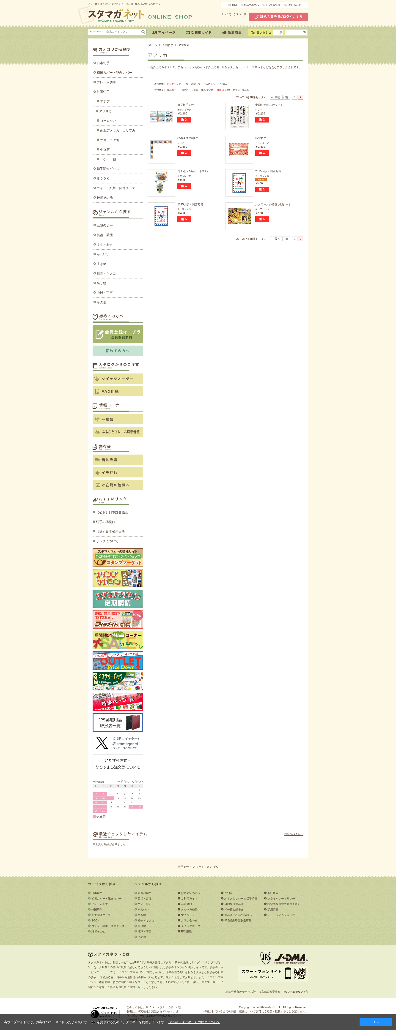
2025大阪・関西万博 (268, 171)
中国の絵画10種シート (269, 104)
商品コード (173, 90)
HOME (234, 5)
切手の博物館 (105, 522)
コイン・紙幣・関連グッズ (116, 188)
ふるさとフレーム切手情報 (240, 898)
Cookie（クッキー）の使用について (194, 1022)
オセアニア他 (109, 140)
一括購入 (222, 84)
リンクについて (107, 541)
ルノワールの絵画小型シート (273, 204)
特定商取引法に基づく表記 (283, 904)
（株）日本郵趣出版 (110, 531)
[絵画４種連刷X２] (161, 149)
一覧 (186, 84)
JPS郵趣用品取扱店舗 (237, 920)
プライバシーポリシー (281, 898)
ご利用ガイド (189, 898)
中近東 (105, 149)
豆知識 (228, 893)
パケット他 (108, 159)
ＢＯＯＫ (103, 178)
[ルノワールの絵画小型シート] (239, 216)
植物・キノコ (106, 273)
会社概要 (272, 893)
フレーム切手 (106, 82)
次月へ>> (137, 781)
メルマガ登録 (272, 5)
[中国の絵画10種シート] (239, 116)
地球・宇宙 (105, 292)
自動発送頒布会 (234, 904)
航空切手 (260, 138)
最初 (277, 97)
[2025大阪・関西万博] (239, 183)
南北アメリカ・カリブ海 (117, 130)
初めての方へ (251, 5)
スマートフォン (202, 866)
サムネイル (209, 84)
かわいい (103, 254)
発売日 (195, 90)
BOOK (95, 920)
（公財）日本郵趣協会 (112, 512)
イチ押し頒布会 (234, 909)
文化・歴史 (105, 244)
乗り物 (101, 283)
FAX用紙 (186, 931)
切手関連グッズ (108, 169)
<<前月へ (123, 781)
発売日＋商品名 (241, 90)
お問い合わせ (293, 5)
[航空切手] (239, 149)
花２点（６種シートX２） (193, 171)
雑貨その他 (105, 197)
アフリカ (105, 111)
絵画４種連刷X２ (187, 138)
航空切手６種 (185, 104)
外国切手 (103, 92)
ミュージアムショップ (281, 915)
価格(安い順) (208, 90)
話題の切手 (105, 225)
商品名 (185, 90)
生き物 (101, 264)
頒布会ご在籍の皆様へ (238, 915)
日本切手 (103, 63)
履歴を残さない (293, 834)
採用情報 (272, 909)
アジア (105, 101)
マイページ (188, 915)
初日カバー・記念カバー (114, 72)
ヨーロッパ (108, 121)
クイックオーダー (192, 926)
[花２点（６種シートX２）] (161, 183)
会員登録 (186, 904)
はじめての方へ (190, 893)
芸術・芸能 (105, 235)
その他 (101, 302)
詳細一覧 (196, 84)
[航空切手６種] (161, 116)
